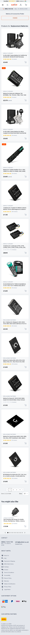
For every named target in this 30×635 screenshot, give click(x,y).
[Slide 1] (8, 532)
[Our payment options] (5, 601)
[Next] (23, 489)
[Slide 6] (16, 532)
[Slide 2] (9, 532)
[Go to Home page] (14, 4)
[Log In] (20, 5)
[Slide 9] (20, 532)
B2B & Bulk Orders (9, 564)
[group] (7, 59)
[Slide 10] (22, 532)
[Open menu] (3, 5)
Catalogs (6, 566)
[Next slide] (25, 532)
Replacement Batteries (9, 320)
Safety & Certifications (9, 583)
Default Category (8, 53)
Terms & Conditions (9, 572)
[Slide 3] (11, 532)
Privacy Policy (7, 586)
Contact (6, 569)
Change (15, 18)
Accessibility (7, 575)
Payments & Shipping (9, 561)
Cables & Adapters (9, 518)
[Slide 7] (17, 532)
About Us (6, 555)
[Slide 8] (19, 532)
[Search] (7, 5)
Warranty (6, 581)
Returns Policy (7, 578)
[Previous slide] (5, 532)
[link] (7, 489)
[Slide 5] (14, 532)
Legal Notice (7, 589)
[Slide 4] (12, 532)
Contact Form (18, 544)
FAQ (5, 558)
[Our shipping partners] (3, 619)
